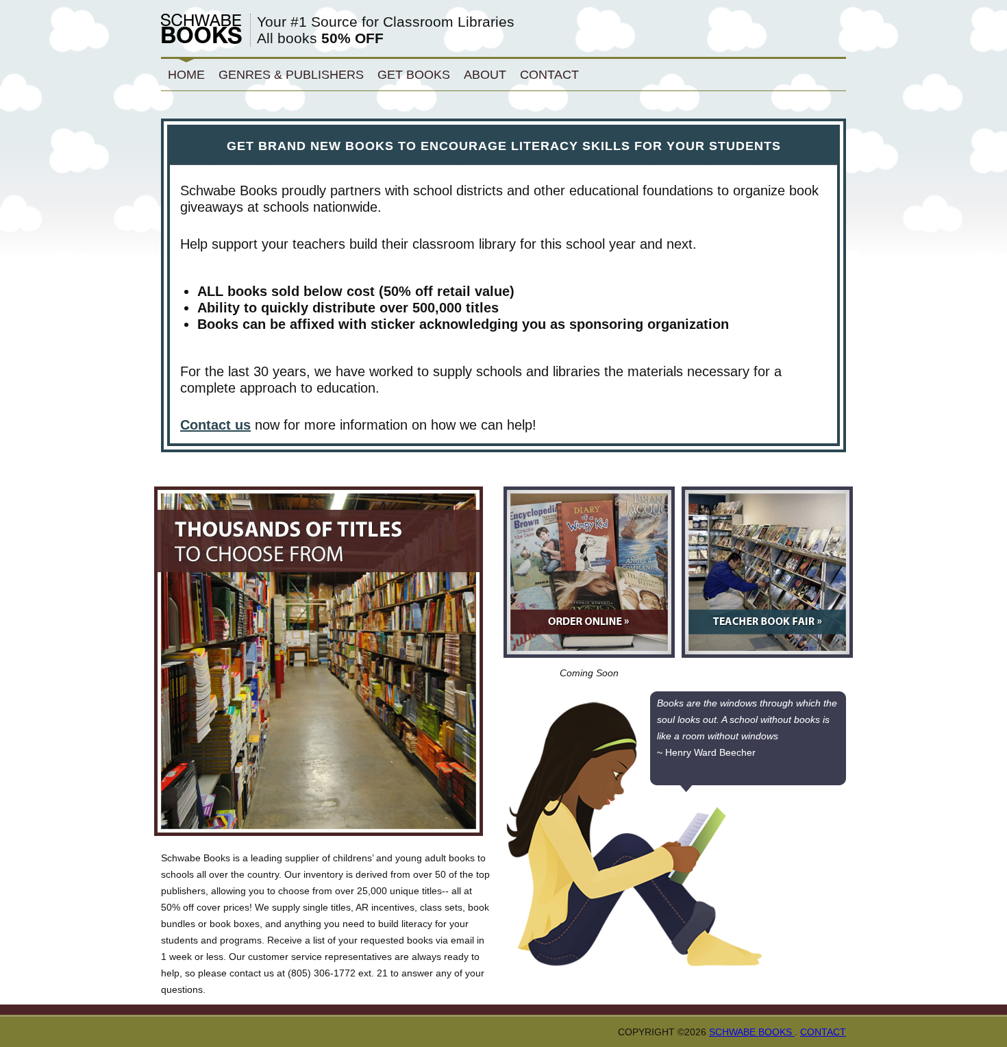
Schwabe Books (752, 1031)
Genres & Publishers (291, 75)
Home (186, 75)
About (485, 75)
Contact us (215, 424)
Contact (549, 75)
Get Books (413, 75)
